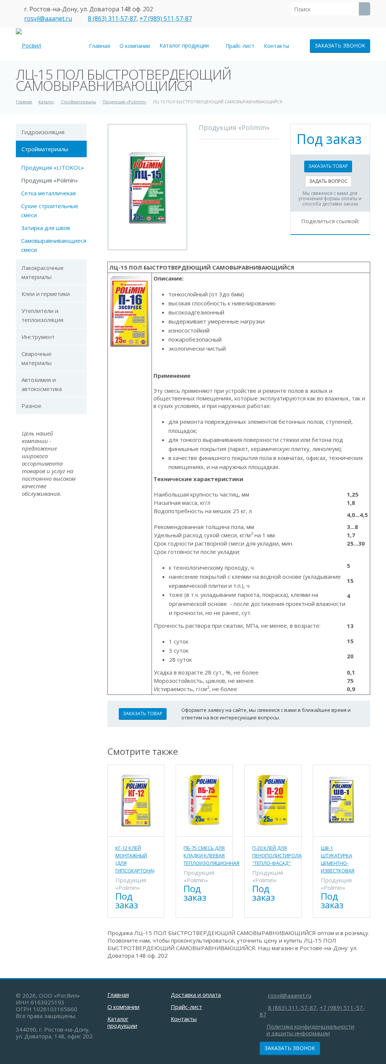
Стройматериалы (44, 149)
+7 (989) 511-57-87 (165, 18)
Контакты (276, 45)
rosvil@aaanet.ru (48, 18)
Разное (31, 405)
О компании (134, 45)
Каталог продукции (185, 45)
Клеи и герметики (45, 293)
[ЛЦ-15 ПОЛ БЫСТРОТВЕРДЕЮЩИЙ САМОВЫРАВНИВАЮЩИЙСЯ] (147, 187)
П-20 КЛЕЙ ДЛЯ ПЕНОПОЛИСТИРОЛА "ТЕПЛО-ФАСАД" (277, 855)
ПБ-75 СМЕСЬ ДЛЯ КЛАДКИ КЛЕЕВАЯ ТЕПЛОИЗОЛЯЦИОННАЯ (211, 855)
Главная (99, 45)
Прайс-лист (239, 45)
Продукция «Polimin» (49, 180)
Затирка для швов (45, 228)
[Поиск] (364, 8)
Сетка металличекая (48, 193)
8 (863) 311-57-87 (112, 18)
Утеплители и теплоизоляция (42, 315)
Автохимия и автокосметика (41, 384)
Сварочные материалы (36, 358)
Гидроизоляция (42, 132)
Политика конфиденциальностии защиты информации (310, 1030)
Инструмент (38, 336)
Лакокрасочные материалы (42, 272)
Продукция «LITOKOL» (52, 167)
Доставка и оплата (196, 994)
